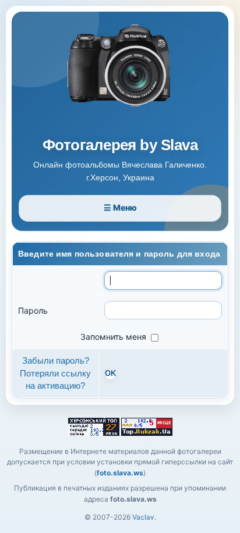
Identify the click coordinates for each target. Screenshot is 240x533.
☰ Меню (120, 207)
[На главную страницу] (120, 76)
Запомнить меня (114, 337)
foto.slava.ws (120, 472)
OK (110, 373)
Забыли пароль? (55, 360)
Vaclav (143, 517)
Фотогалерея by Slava (120, 145)
